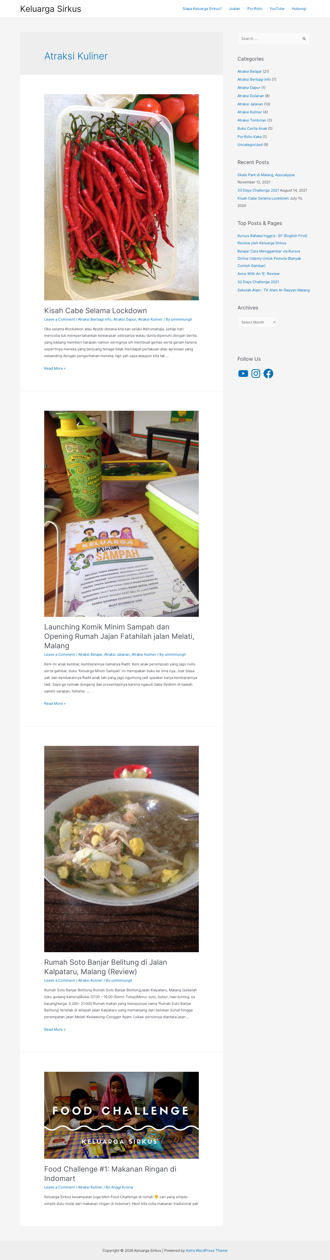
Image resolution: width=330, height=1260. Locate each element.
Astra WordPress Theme (207, 1250)
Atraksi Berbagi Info (94, 319)
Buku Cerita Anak (252, 128)
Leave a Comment (59, 319)
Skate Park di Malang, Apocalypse (266, 175)
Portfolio (254, 8)
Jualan (234, 8)
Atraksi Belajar (90, 654)
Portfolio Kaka (249, 136)
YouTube (277, 8)
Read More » (55, 368)
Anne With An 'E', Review (258, 273)
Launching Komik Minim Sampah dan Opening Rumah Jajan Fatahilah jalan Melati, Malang (119, 636)
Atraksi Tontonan (251, 120)
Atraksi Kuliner (150, 319)
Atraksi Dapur (124, 319)
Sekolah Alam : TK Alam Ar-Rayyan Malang (273, 290)
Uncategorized (250, 144)
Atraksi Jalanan (117, 654)
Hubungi (299, 8)
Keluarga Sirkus (50, 9)
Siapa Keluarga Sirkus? (202, 8)
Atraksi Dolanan (250, 96)
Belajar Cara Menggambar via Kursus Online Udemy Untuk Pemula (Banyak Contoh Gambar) (269, 258)
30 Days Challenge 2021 (258, 190)
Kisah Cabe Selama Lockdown (95, 310)
